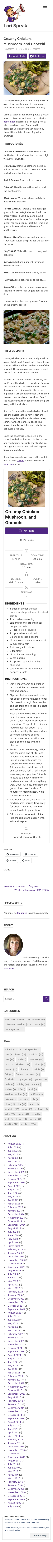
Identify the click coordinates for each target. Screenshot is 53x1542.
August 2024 (14, 1228)
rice (22, 1104)
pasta (24, 1099)
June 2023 (13, 1277)
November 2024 (16, 1217)
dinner (25, 1069)
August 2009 (14, 1502)
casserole (36, 1059)
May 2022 (13, 1323)
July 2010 (13, 1463)
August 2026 (14, 1143)
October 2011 (15, 1414)
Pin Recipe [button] (28, 540)
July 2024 (13, 1231)
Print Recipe (39, 56)
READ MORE (9, 968)
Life (10, 1024)
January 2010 (15, 1485)
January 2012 (15, 1404)
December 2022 (16, 1298)
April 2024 (13, 1242)
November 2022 (16, 1302)
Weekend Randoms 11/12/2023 (21, 886)
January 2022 (15, 1337)
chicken (23, 1064)
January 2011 (15, 1442)
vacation (11, 1123)
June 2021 (13, 1361)
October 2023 (15, 1263)
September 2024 (16, 1224)
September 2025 (16, 1182)
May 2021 (13, 1365)
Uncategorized (14, 1029)
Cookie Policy (14, 1530)
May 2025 (13, 1196)
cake (9, 1059)
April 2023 (13, 1284)
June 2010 (13, 1467)
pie (35, 1099)
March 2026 (14, 1161)
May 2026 (13, 1154)
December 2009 (16, 1488)
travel (21, 1118)
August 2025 (14, 1185)
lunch (32, 1089)
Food (10, 1019)
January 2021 (15, 1379)
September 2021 (16, 1351)
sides (10, 1113)
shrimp (20, 460)
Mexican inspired (16, 1094)
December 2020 (16, 1383)
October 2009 (15, 1495)
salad (34, 1104)
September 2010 (16, 1456)
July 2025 (13, 1189)
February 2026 (15, 1164)
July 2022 (13, 1316)
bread (20, 1054)
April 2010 (13, 1474)
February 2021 (15, 1375)
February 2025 (15, 1206)
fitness (22, 1074)
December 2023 (16, 1256)
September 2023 (16, 1266)
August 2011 (14, 1421)
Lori (27, 49)
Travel (39, 1024)
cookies (39, 1064)
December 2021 (16, 1340)
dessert (11, 1069)
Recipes (36, 49)
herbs (9, 1084)
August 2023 (14, 1270)
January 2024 (15, 1252)
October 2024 (15, 1221)
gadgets (26, 1079)
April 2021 (13, 1368)
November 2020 (16, 1386)
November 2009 (16, 1492)
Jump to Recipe (18, 56)
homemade (9, 121)
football (11, 1079)
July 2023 (13, 1273)
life (21, 1089)
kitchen (10, 1089)
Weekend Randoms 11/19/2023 (31, 889)
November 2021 (16, 1344)
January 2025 (15, 1210)
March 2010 (14, 1478)
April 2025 (13, 1199)
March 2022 (14, 1330)
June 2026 (13, 1150)
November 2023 (16, 1259)
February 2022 (15, 1333)
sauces (27, 1109)
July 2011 (13, 1425)
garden (41, 1079)
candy (21, 1059)
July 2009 (13, 1506)
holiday (23, 1084)
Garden (23, 1019)
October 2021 (15, 1347)
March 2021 (14, 1372)
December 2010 (16, 1446)
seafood (41, 1109)
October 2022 (15, 1305)
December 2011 (16, 1407)
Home (38, 1019)
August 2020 (14, 1397)
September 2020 (16, 1393)
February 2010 (15, 1481)
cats (9, 1064)
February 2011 (15, 1439)
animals (11, 1049)
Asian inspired (29, 1049)
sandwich (12, 1109)
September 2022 (16, 1309)
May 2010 (13, 1471)
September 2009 (16, 1499)
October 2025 (15, 1178)
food (35, 1074)
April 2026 (13, 1157)
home (36, 1084)
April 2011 (13, 1432)
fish (9, 1074)
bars (9, 1054)
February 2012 (15, 1400)
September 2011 (16, 1418)
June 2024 (13, 1235)
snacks (23, 1113)
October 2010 (15, 1453)
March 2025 (14, 1203)
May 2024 (13, 1238)
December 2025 (16, 1171)
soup (36, 1113)
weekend (28, 1123)
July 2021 (13, 1358)
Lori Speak (15, 25)
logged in (22, 912)
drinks (39, 1069)
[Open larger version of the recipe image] (26, 489)
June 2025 (13, 1192)
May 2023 (13, 1280)
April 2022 (13, 1326)
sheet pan (9, 463)
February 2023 (15, 1291)
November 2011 (16, 1411)
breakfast (36, 1054)
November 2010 (16, 1449)
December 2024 (16, 1214)
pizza (10, 1104)
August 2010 (14, 1460)
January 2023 (15, 1295)
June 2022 (13, 1319)
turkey (35, 1118)
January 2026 (15, 1168)
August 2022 (14, 1312)
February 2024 (15, 1249)
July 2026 (13, 1147)
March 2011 (14, 1435)
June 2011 (13, 1428)
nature (10, 1099)
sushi (9, 1118)
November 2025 (16, 1175)
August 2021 (14, 1354)
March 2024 (14, 1245)
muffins (36, 1094)
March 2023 (14, 1287)
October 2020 (15, 1390)
